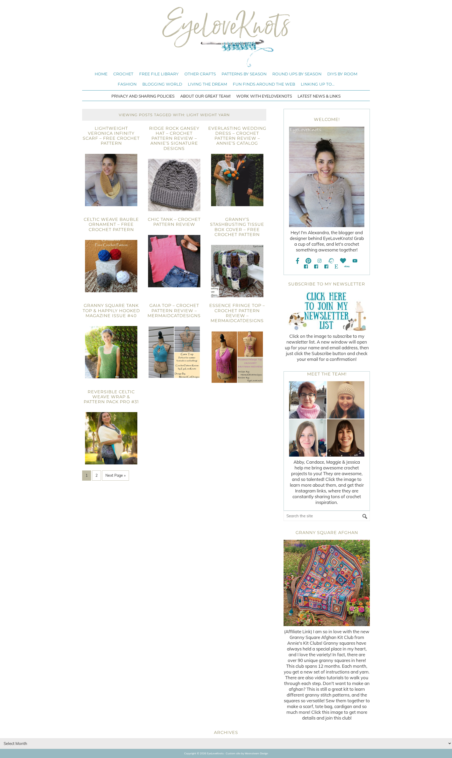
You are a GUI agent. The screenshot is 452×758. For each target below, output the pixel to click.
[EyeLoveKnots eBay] (347, 266)
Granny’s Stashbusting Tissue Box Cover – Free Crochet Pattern (237, 227)
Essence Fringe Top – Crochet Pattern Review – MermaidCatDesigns (237, 313)
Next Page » (115, 475)
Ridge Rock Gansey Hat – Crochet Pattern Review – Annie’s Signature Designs (174, 138)
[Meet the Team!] (326, 419)
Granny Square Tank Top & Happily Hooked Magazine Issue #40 (111, 310)
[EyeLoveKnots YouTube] (354, 260)
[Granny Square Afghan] (327, 583)
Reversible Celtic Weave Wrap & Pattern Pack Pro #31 (111, 396)
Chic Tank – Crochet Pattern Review (174, 222)
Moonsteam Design (256, 753)
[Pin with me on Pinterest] (308, 260)
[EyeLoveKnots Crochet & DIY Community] (306, 266)
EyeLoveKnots (226, 36)
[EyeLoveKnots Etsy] (336, 266)
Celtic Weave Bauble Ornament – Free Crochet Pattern (111, 224)
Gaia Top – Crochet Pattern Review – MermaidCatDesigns (174, 310)
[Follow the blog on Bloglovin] (343, 260)
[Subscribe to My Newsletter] (327, 311)
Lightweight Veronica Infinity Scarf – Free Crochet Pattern (111, 136)
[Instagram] (319, 260)
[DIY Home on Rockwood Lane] (316, 266)
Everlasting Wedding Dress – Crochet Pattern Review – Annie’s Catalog (237, 136)
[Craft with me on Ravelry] (331, 260)
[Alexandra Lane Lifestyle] (326, 266)
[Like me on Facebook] (297, 260)
